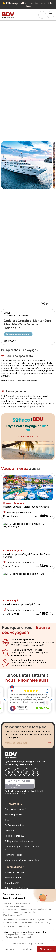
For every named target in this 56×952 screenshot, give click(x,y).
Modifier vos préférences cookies (22, 860)
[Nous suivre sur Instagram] (18, 772)
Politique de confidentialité (19, 841)
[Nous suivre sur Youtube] (35, 772)
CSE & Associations (14, 825)
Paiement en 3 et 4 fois (17, 888)
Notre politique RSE (14, 835)
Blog (7, 819)
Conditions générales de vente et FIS (22, 848)
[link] (42, 15)
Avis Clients (11, 830)
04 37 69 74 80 (18, 781)
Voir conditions (26, 436)
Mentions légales (13, 854)
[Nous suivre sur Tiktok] (26, 772)
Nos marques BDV (14, 814)
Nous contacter (13, 877)
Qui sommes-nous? (15, 809)
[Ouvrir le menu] (50, 14)
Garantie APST (12, 882)
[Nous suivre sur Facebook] (9, 772)
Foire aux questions (15, 872)
